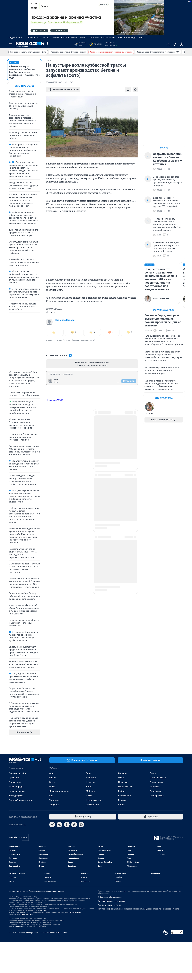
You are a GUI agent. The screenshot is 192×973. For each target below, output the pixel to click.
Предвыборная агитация (21, 800)
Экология (155, 786)
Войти (56, 382)
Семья (121, 804)
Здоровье (54, 804)
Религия (122, 800)
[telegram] (52, 824)
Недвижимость (17, 38)
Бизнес (53, 777)
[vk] (59, 824)
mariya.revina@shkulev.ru (18, 926)
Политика (123, 782)
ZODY (119, 38)
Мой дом (90, 791)
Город (52, 786)
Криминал (91, 777)
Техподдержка (16, 795)
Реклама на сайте (17, 773)
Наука (89, 795)
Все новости (24, 85)
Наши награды (16, 786)
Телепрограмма (69, 38)
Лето (88, 786)
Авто (51, 773)
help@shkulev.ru (27, 914)
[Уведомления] (174, 44)
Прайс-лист (14, 777)
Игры (141, 38)
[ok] (67, 824)
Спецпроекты (157, 795)
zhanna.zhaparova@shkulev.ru (20, 922)
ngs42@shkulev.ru (41, 910)
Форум (55, 38)
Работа (121, 791)
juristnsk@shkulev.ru (73, 912)
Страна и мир (156, 782)
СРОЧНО (14, 63)
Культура (90, 782)
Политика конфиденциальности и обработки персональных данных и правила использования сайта (138, 909)
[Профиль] (181, 44)
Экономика (155, 791)
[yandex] (81, 824)
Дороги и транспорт (59, 791)
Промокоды (130, 38)
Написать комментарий (66, 89)
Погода (46, 38)
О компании (15, 782)
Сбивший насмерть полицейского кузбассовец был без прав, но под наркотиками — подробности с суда (24, 72)
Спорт (153, 773)
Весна (52, 782)
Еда (51, 795)
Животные (54, 800)
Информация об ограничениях (110, 897)
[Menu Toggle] (10, 44)
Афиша (83, 38)
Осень (121, 777)
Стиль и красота (158, 777)
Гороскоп (94, 38)
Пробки (96, 44)
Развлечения (124, 795)
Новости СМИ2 (54, 400)
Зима (88, 773)
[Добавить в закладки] (128, 89)
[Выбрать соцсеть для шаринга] (135, 89)
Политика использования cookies (111, 901)
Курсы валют (108, 38)
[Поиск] (168, 44)
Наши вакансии (17, 791)
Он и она (122, 773)
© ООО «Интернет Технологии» (54, 932)
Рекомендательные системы (109, 905)
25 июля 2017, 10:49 (54, 82)
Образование (92, 804)
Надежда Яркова (64, 320)
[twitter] (74, 824)
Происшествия (125, 786)
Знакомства (33, 38)
